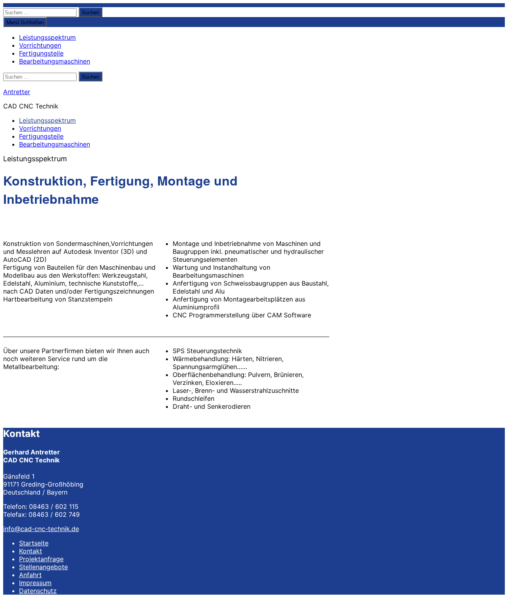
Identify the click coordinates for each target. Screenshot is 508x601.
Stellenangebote (43, 567)
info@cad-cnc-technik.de (41, 529)
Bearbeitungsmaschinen (54, 61)
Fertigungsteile (41, 53)
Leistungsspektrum (47, 37)
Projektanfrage (41, 559)
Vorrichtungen (40, 45)
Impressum (35, 583)
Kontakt (30, 551)
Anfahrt (30, 575)
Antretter (16, 92)
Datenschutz (38, 591)
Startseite (33, 543)
